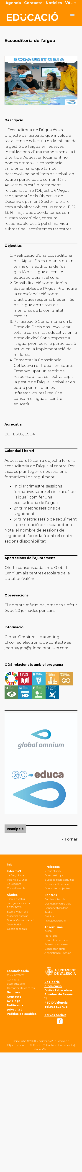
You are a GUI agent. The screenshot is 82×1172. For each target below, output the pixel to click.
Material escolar (17, 916)
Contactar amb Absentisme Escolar (57, 951)
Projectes (52, 867)
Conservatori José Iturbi (56, 910)
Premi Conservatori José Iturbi (20, 922)
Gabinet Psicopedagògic (55, 918)
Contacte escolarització (16, 981)
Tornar (70, 839)
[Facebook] (60, 1021)
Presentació (52, 871)
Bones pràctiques (56, 944)
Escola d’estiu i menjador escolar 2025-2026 (18, 903)
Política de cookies (21, 1014)
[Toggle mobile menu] (72, 14)
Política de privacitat (15, 1007)
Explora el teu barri (57, 884)
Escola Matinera (17, 911)
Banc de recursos (55, 940)
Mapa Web (41, 1049)
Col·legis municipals (57, 903)
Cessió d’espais (17, 928)
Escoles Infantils (54, 899)
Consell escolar (17, 888)
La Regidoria (15, 875)
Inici (10, 864)
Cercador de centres (21, 988)
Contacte (14, 996)
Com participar (54, 875)
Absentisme (53, 927)
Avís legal (14, 1001)
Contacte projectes (57, 888)
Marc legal (51, 935)
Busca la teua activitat (59, 879)
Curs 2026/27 (16, 975)
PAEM (48, 931)
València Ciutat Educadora (17, 881)
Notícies (13, 992)
